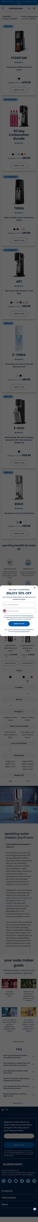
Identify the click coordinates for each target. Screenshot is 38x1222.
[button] (34, 587)
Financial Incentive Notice (21, 631)
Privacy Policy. (29, 615)
